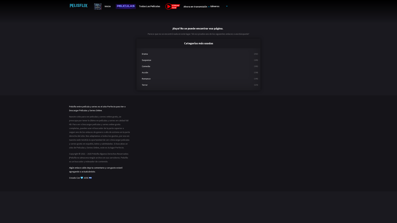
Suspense (146, 60)
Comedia (146, 66)
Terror (145, 84)
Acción (145, 72)
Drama (145, 53)
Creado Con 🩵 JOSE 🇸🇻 (80, 177)
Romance (146, 78)
